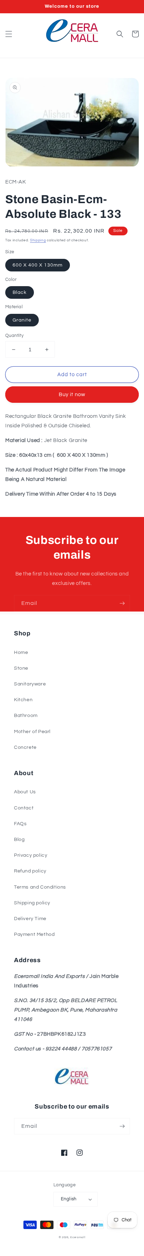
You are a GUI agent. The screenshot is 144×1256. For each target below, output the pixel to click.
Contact (24, 808)
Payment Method (34, 934)
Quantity (14, 335)
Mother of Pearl (32, 731)
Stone (21, 668)
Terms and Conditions (40, 887)
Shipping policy (32, 902)
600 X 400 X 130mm (38, 265)
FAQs (20, 823)
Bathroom (26, 715)
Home (21, 652)
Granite (22, 320)
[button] (8, 34)
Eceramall (77, 1237)
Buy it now (72, 394)
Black (20, 292)
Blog (19, 839)
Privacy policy (30, 855)
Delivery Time (30, 918)
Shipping (38, 240)
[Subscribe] (122, 603)
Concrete (25, 747)
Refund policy (30, 871)
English (69, 1198)
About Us (25, 791)
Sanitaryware (30, 684)
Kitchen (23, 699)
